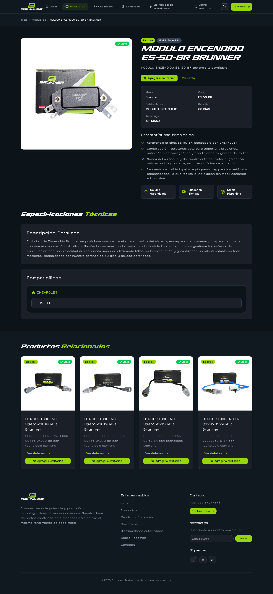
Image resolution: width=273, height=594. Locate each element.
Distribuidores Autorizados (142, 530)
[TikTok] (212, 559)
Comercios (129, 524)
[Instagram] (193, 559)
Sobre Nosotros (133, 537)
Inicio (24, 20)
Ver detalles (36, 453)
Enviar (244, 538)
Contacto (239, 6)
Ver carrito (188, 78)
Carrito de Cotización (137, 517)
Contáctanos (201, 511)
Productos (39, 20)
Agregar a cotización (161, 78)
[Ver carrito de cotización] (224, 6)
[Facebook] (203, 559)
